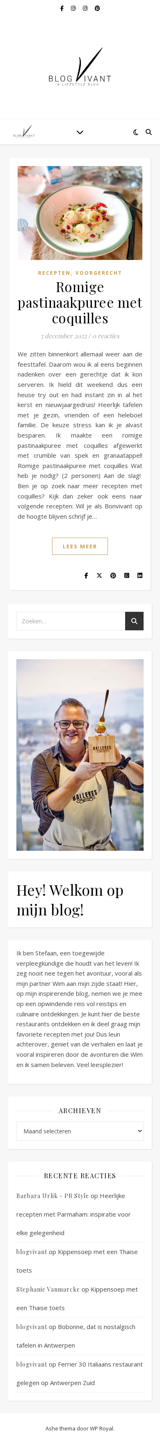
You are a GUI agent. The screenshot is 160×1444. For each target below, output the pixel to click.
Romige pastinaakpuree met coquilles (80, 302)
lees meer (80, 546)
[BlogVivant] (24, 132)
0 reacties (105, 336)
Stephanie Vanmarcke (48, 1289)
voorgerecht (98, 272)
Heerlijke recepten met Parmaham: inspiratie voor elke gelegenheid (73, 1214)
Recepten (54, 272)
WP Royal (101, 1428)
